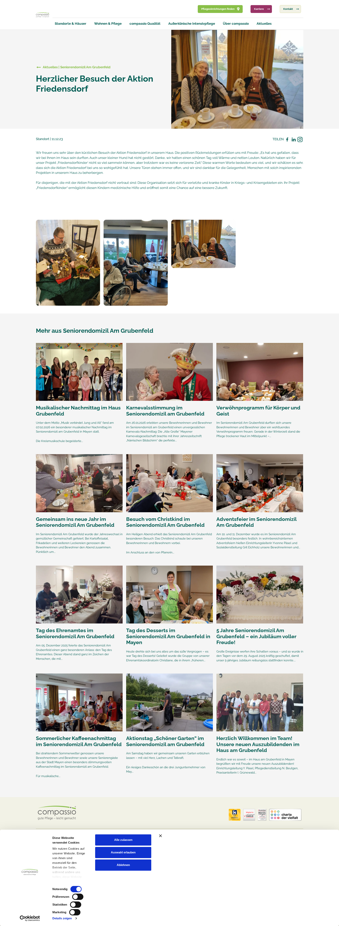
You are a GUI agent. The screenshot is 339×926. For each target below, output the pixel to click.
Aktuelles (264, 24)
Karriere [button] (259, 8)
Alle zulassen (123, 839)
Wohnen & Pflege (108, 24)
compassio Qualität (144, 24)
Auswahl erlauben (123, 852)
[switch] (77, 897)
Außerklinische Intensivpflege (191, 24)
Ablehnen (123, 865)
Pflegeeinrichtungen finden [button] (218, 8)
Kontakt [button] (288, 8)
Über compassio (236, 24)
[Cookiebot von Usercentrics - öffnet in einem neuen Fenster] (30, 918)
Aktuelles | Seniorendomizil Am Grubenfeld (76, 67)
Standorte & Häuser (70, 24)
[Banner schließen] (242, 835)
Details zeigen (62, 918)
